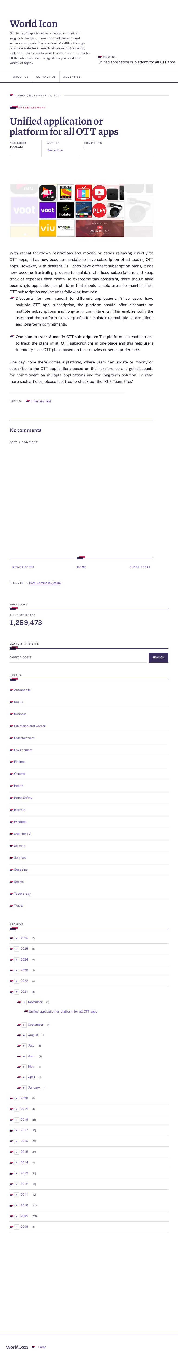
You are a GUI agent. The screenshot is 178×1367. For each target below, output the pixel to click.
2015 (24, 1152)
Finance (19, 762)
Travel (18, 905)
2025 (24, 948)
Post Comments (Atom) (45, 583)
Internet (19, 810)
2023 (24, 970)
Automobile (22, 690)
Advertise (71, 76)
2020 (24, 1098)
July (31, 1045)
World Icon (33, 23)
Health (18, 786)
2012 (24, 1184)
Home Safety (23, 798)
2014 (24, 1162)
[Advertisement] (89, 1275)
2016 (24, 1141)
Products (20, 822)
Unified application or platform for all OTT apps (63, 1011)
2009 (24, 1216)
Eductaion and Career (30, 726)
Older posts (140, 567)
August (33, 1035)
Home (81, 567)
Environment (23, 750)
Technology (22, 893)
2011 (24, 1194)
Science (19, 846)
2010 (24, 1205)
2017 (24, 1130)
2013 (24, 1173)
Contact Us (46, 76)
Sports (19, 881)
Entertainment (32, 107)
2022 (24, 981)
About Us (20, 76)
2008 (24, 1226)
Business (20, 714)
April (31, 1077)
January (34, 1087)
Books (18, 702)
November (35, 1002)
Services (20, 857)
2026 (24, 938)
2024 (24, 959)
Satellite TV (22, 834)
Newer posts (23, 567)
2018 (24, 1119)
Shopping (21, 869)
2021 (24, 991)
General (19, 774)
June (31, 1056)
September (36, 1024)
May (31, 1066)
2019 (24, 1109)
